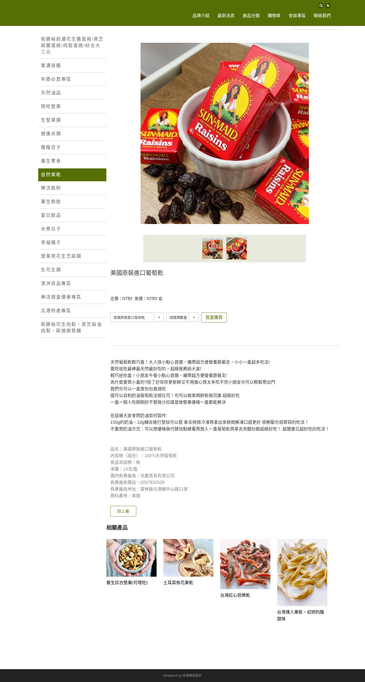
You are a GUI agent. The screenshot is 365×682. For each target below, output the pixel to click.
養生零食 (51, 161)
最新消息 (226, 15)
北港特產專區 (56, 310)
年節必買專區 (56, 79)
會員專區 (297, 15)
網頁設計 (195, 675)
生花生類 (51, 269)
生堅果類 (51, 120)
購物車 (274, 15)
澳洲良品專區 (56, 283)
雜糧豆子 (51, 147)
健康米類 (51, 133)
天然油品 (51, 92)
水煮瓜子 (51, 229)
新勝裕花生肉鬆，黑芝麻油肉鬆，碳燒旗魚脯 (71, 327)
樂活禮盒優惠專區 (61, 297)
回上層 (123, 511)
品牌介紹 (200, 15)
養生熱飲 (51, 201)
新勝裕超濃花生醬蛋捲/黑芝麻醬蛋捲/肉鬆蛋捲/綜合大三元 (72, 46)
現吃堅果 (51, 106)
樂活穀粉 (51, 188)
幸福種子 (51, 242)
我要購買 (214, 317)
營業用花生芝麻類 (61, 256)
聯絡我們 (322, 15)
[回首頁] (56, 13)
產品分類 (251, 15)
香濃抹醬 (51, 65)
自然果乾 (51, 174)
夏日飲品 (51, 215)
